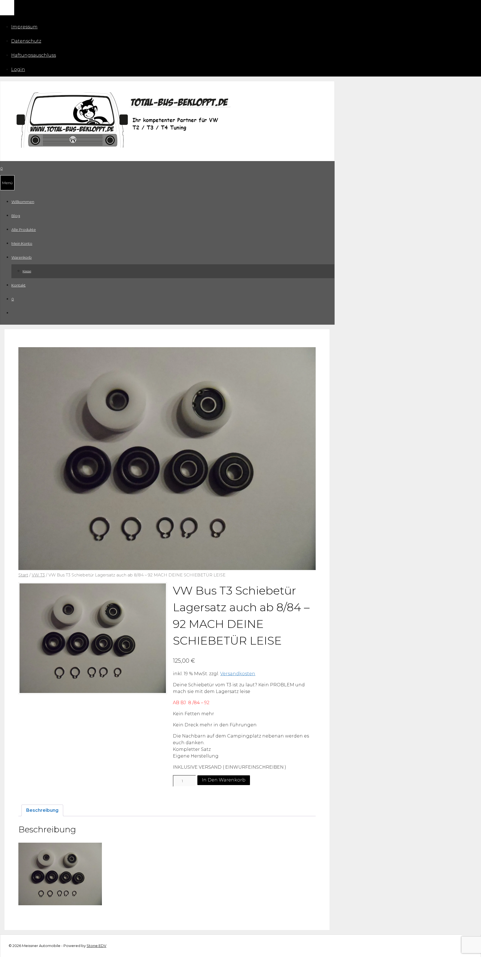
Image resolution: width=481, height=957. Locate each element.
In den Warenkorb (224, 780)
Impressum (24, 26)
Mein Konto (21, 243)
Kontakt (18, 285)
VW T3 (38, 575)
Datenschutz (26, 41)
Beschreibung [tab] (42, 810)
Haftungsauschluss (33, 55)
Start (23, 575)
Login (18, 69)
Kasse (27, 271)
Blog (15, 215)
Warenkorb (21, 257)
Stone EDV (96, 945)
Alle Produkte (23, 229)
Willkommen (22, 201)
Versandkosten (237, 673)
